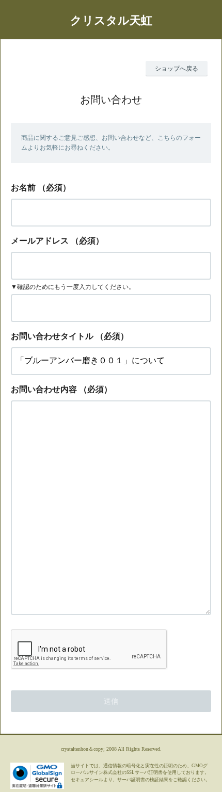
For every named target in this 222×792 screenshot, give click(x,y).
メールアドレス (40, 240)
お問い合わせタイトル (52, 336)
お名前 (23, 187)
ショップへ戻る (176, 68)
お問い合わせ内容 (44, 389)
